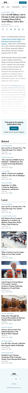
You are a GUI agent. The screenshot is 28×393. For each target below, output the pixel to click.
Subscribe (22, 2)
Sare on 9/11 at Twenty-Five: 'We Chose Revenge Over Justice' (13, 149)
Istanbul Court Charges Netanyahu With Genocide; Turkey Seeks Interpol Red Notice (13, 357)
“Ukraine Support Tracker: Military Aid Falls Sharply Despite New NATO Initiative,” (13, 41)
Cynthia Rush (5, 226)
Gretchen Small (5, 290)
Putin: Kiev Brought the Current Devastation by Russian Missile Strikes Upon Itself (13, 317)
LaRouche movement (6, 145)
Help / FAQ (24, 7)
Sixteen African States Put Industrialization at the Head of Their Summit (11, 331)
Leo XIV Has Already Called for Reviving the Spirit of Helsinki (13, 344)
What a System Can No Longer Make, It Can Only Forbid (12, 253)
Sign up (14, 383)
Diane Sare (4, 191)
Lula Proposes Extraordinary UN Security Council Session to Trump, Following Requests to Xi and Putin (12, 285)
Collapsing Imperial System (8, 216)
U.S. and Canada (5, 12)
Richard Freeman (5, 24)
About (8, 7)
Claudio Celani (5, 347)
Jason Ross (4, 152)
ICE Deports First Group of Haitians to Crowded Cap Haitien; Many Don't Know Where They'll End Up (11, 221)
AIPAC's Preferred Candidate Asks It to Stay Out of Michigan (13, 174)
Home (2, 7)
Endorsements (16, 7)
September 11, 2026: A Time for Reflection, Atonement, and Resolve (10, 187)
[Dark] (15, 2)
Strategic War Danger (7, 157)
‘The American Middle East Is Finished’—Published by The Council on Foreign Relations (12, 161)
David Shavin (4, 361)
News (12, 12)
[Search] (17, 2)
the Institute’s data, (16, 85)
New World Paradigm (7, 279)
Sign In (22, 132)
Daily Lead (4, 249)
